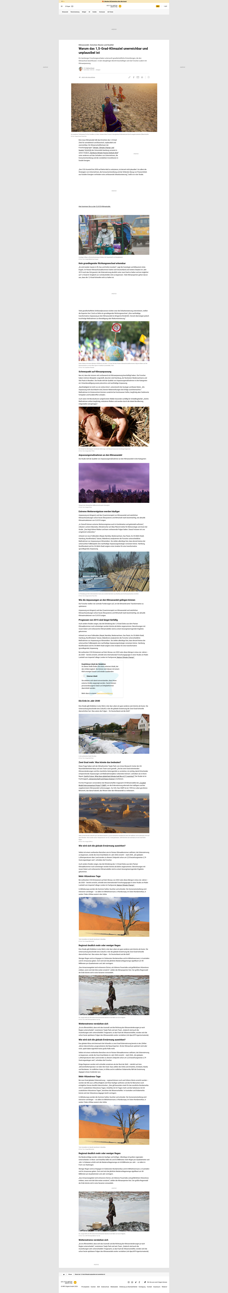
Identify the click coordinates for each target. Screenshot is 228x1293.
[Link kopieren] (129, 77)
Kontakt (149, 1287)
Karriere (93, 1287)
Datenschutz (105, 1287)
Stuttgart (84, 12)
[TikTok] (135, 1282)
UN (89, 12)
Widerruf (164, 1287)
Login (165, 6)
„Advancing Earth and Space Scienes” (101, 779)
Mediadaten (114, 1287)
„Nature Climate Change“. (125, 657)
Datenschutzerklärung (105, 693)
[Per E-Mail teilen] (138, 77)
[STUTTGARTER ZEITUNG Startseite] (114, 6)
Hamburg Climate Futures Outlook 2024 (104, 153)
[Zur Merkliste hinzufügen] (148, 77)
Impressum (156, 1287)
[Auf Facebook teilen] (133, 77)
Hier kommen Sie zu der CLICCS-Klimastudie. (95, 206)
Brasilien (95, 12)
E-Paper (67, 6)
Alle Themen (110, 12)
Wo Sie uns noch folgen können (157, 1282)
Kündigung (142, 1287)
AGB (98, 1287)
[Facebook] (139, 1282)
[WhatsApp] (132, 1282)
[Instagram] (128, 1282)
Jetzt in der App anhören (88, 77)
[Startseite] (63, 1274)
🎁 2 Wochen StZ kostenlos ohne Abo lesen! (114, 1)
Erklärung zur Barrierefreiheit (128, 1287)
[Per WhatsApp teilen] (142, 77)
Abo (158, 6)
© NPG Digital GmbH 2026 (69, 1286)
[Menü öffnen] (61, 6)
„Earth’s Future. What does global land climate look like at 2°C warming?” (109, 776)
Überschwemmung (75, 12)
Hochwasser (102, 12)
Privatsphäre (85, 1287)
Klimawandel (65, 12)
